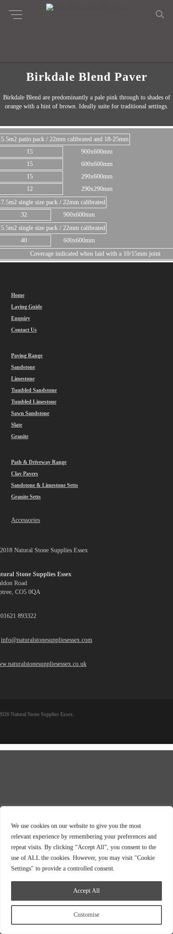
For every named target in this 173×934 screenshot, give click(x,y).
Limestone (48, 790)
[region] (86, 870)
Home (25, 754)
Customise (86, 914)
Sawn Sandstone (55, 798)
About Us (30, 763)
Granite (44, 781)
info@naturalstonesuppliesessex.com (46, 640)
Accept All (86, 890)
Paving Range (35, 772)
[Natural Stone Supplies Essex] (86, 7)
